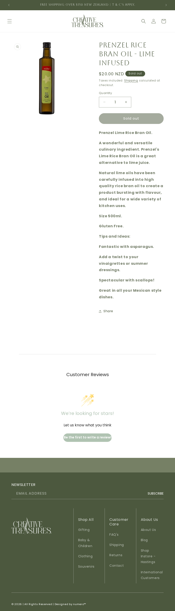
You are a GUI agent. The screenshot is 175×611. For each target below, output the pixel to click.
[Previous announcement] (9, 5)
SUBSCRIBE (156, 493)
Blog (144, 540)
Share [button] (108, 311)
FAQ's (114, 534)
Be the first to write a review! (87, 437)
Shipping (131, 80)
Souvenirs (86, 566)
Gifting (84, 529)
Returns (115, 555)
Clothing (85, 556)
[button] (10, 21)
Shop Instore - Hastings (148, 556)
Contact (116, 565)
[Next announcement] (166, 5)
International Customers (152, 575)
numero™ (79, 604)
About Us (148, 529)
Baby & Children (85, 543)
